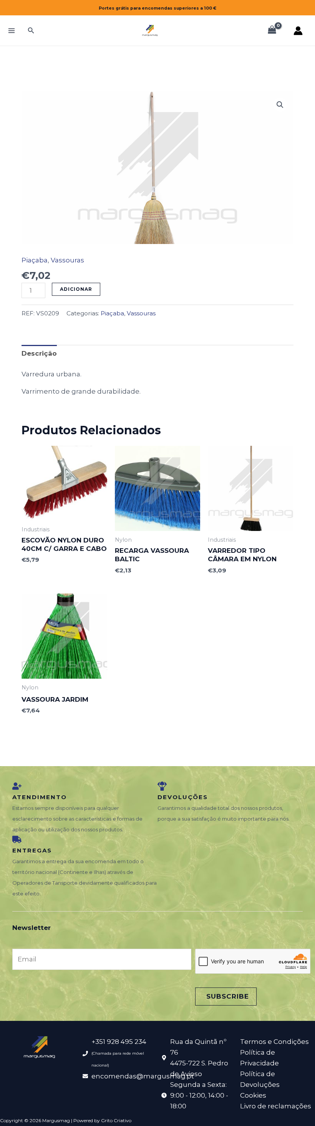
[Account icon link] (298, 30)
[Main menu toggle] (11, 30)
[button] (31, 31)
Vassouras (67, 260)
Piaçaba (35, 260)
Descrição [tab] (39, 353)
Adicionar (76, 289)
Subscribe (227, 996)
